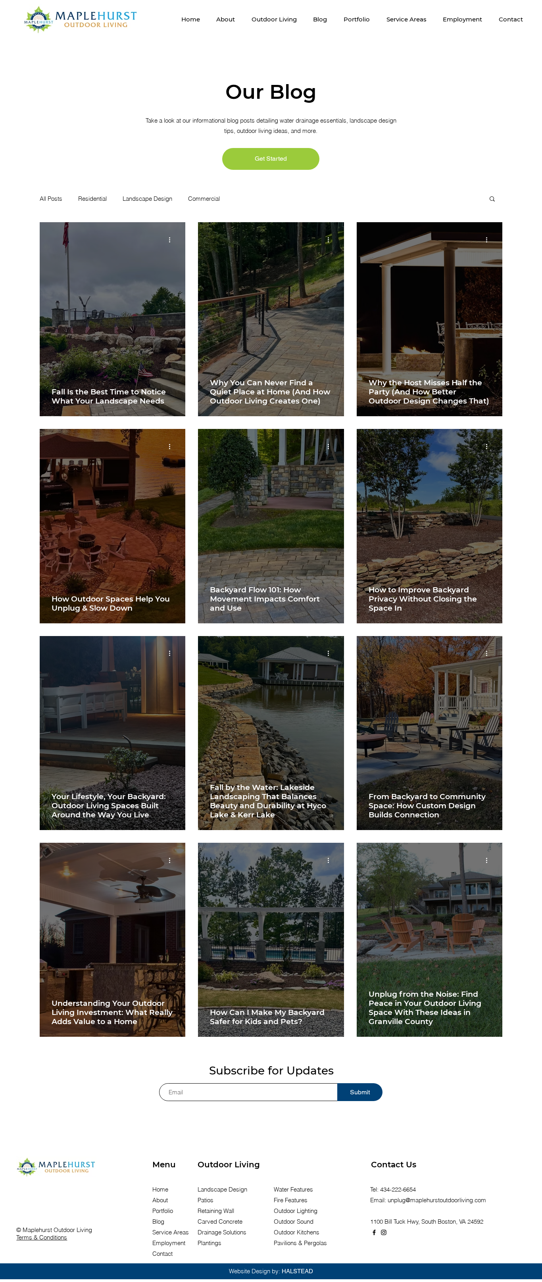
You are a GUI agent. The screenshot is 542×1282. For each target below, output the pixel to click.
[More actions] (172, 239)
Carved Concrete (220, 1221)
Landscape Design (147, 198)
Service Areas (170, 1232)
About (160, 1200)
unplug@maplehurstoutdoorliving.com (437, 1200)
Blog (158, 1221)
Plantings (209, 1243)
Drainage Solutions (222, 1232)
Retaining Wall (216, 1211)
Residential (92, 198)
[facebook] (374, 1232)
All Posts (51, 198)
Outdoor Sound (293, 1221)
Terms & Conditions (41, 1237)
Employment (168, 1243)
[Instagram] (383, 1232)
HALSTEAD (297, 1271)
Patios (205, 1200)
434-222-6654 (398, 1189)
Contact (162, 1253)
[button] (274, 19)
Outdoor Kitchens (296, 1232)
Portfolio (162, 1211)
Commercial (204, 198)
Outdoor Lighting (295, 1211)
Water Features (293, 1189)
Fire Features (291, 1200)
